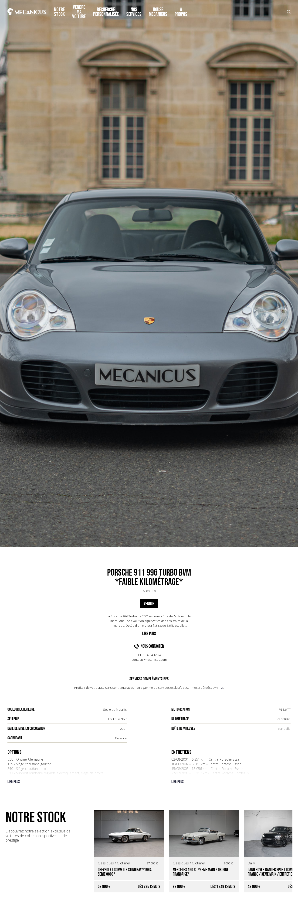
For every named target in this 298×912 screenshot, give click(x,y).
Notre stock (59, 12)
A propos (181, 12)
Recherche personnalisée (106, 12)
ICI (221, 687)
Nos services (133, 12)
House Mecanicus (158, 12)
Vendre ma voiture (79, 12)
